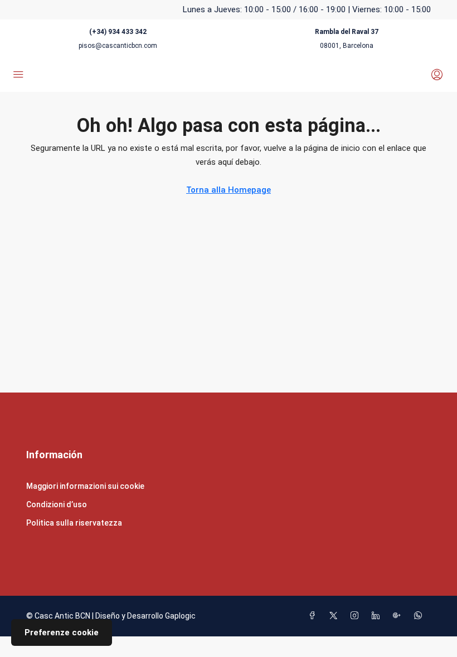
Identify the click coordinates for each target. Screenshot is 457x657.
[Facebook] (314, 615)
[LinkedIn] (378, 615)
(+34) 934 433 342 (118, 32)
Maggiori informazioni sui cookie (85, 486)
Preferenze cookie (62, 632)
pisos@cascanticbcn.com (118, 46)
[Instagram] (357, 615)
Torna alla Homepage (228, 190)
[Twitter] (335, 615)
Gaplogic (180, 615)
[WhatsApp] (420, 615)
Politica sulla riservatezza (74, 522)
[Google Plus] (399, 615)
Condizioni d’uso (56, 504)
